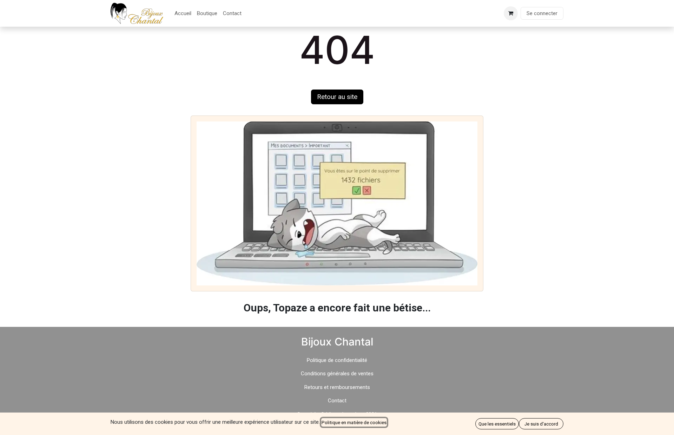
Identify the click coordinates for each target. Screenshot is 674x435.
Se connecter (542, 13)
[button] (497, 423)
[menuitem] (183, 13)
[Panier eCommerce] (511, 13)
